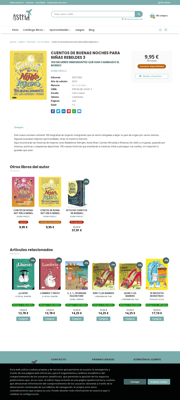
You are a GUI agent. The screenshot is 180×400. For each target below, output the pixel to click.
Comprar (23, 318)
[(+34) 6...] (160, 29)
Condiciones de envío (57, 2)
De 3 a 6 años (44, 42)
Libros (21, 42)
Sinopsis (18, 127)
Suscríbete (40, 2)
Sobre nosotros (17, 2)
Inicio (13, 42)
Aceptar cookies (158, 381)
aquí (105, 390)
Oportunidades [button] (59, 30)
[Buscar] (139, 14)
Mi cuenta (165, 2)
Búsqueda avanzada (133, 19)
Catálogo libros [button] (33, 30)
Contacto (30, 2)
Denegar (135, 381)
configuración (30, 394)
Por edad (31, 42)
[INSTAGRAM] (165, 29)
